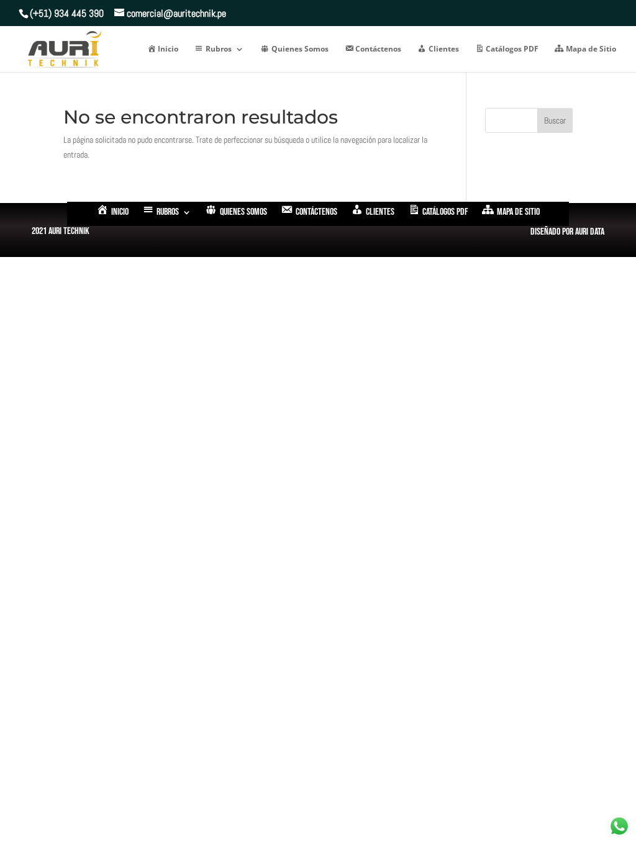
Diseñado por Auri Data (567, 232)
